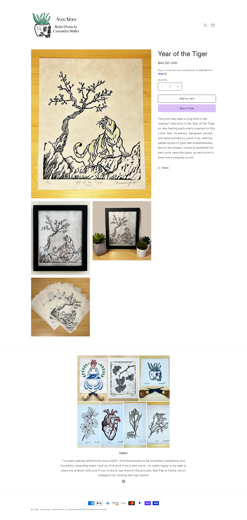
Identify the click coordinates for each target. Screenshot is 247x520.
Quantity (162, 79)
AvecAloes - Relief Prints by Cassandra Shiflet (63, 509)
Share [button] (165, 167)
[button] (205, 25)
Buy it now (187, 108)
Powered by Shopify (97, 509)
